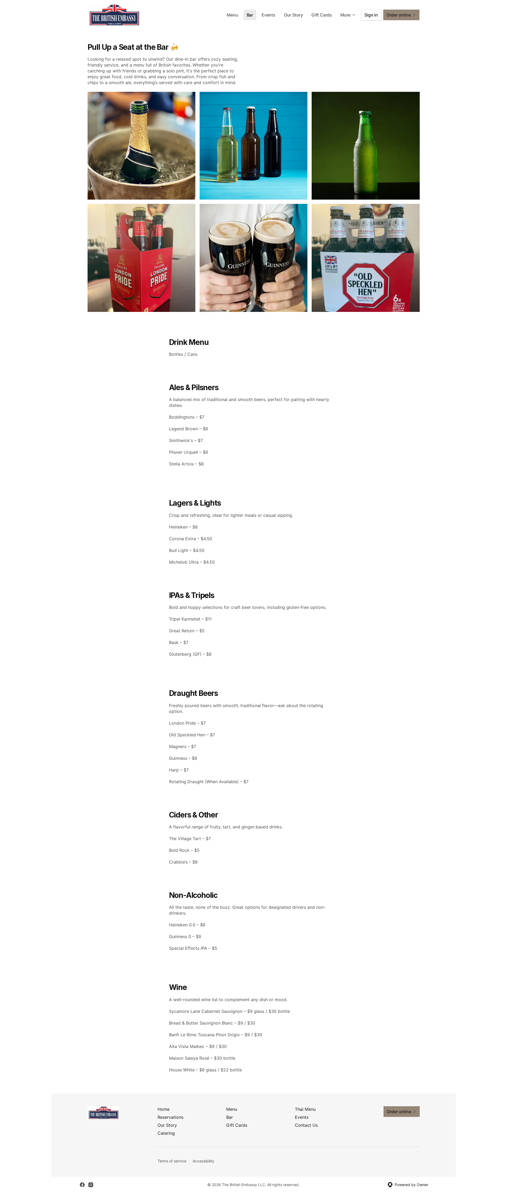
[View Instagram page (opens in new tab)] (91, 1185)
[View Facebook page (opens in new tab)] (82, 1185)
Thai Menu (305, 1109)
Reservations (170, 1117)
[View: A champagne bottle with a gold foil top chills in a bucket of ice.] (141, 146)
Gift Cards (321, 15)
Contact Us (306, 1125)
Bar (250, 15)
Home (164, 1109)
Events (268, 15)
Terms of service (172, 1161)
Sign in (371, 15)
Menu (232, 15)
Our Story (293, 15)
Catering (166, 1133)
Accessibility (203, 1161)
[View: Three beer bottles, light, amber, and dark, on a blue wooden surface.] (253, 146)
